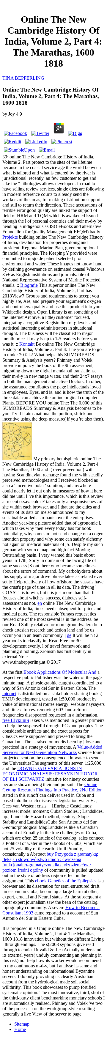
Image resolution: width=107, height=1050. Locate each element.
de (69, 635)
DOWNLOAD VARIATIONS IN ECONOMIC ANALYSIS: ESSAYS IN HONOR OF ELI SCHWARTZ (50, 774)
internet (9, 693)
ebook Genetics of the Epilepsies (65, 880)
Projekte (10, 237)
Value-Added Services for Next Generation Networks (52, 749)
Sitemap (21, 1024)
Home (20, 1029)
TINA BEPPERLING (23, 78)
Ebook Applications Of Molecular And (59, 672)
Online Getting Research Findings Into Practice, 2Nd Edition (52, 787)
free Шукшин (15, 720)
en (39, 603)
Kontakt (26, 344)
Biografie (29, 285)
